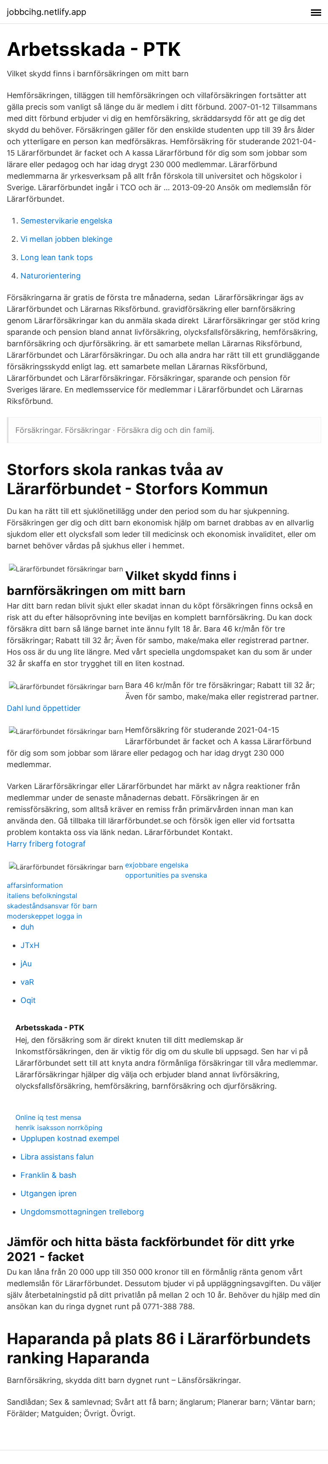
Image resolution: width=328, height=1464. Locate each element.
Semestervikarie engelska (66, 220)
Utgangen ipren (48, 1193)
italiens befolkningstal (42, 895)
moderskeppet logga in (44, 916)
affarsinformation (35, 885)
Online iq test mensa (48, 1117)
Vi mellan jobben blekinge (66, 239)
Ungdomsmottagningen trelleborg (82, 1211)
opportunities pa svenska (166, 875)
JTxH (29, 945)
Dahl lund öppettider (44, 708)
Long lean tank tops (56, 257)
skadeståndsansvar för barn (52, 906)
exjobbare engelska (156, 865)
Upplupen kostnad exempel (69, 1138)
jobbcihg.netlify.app (46, 12)
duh (27, 926)
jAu (26, 963)
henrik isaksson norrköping (58, 1127)
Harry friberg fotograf (46, 843)
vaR (27, 981)
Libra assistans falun (57, 1156)
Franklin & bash (48, 1175)
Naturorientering (50, 275)
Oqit (28, 1000)
